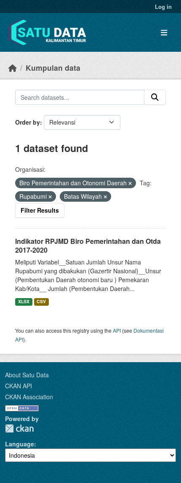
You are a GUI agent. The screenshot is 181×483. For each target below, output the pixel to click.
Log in (163, 7)
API (117, 330)
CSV (41, 301)
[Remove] (130, 183)
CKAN (19, 428)
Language (19, 444)
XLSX (23, 301)
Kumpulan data (53, 67)
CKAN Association (29, 396)
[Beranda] (12, 67)
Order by (27, 122)
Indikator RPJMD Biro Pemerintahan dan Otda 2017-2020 (88, 245)
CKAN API (18, 386)
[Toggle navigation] (164, 33)
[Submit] (155, 97)
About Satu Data (27, 375)
